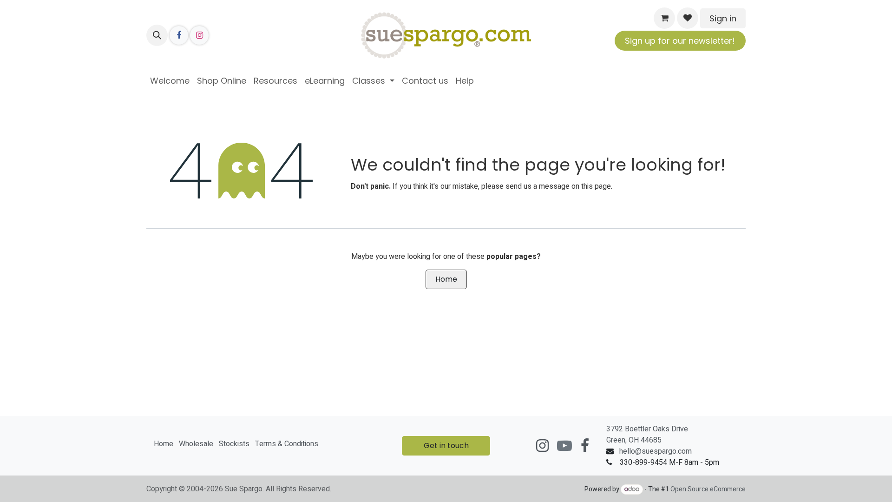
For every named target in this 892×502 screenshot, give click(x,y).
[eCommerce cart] (664, 18)
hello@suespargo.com (655, 451)
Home (446, 279)
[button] (157, 35)
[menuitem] (169, 81)
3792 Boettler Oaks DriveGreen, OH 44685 (647, 434)
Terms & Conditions (286, 443)
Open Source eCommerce (708, 489)
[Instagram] (199, 35)
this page (596, 186)
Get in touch (446, 445)
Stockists (234, 443)
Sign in (722, 18)
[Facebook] (179, 35)
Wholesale (196, 443)
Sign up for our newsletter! (680, 40)
